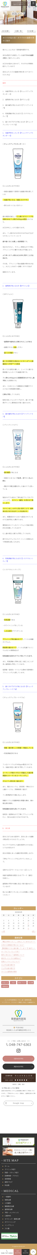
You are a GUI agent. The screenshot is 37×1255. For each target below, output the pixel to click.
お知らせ (5, 982)
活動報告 (5, 986)
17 (28, 923)
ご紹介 (13, 982)
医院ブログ (22, 982)
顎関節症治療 (9, 1206)
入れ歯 (7, 1228)
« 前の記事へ (5, 31)
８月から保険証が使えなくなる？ (12, 945)
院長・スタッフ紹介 (12, 1172)
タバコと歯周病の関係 (9, 971)
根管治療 (8, 1200)
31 (28, 928)
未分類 (30, 982)
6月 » (33, 931)
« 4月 (3, 931)
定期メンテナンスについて (10, 961)
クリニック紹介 (10, 1169)
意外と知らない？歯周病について (12, 955)
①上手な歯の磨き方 (8, 968)
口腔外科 (8, 1215)
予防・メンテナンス (12, 1212)
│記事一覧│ (18, 31)
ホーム (7, 1166)
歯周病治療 (8, 1209)
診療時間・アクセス (11, 1176)
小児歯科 (8, 1203)
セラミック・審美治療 (12, 1219)
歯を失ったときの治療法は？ (11, 958)
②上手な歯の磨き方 (8, 965)
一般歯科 (8, 1196)
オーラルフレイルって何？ (10, 951)
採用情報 (8, 1179)
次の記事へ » (31, 31)
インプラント (9, 1225)
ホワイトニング (10, 1222)
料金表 (7, 1185)
